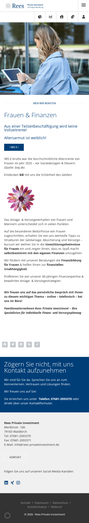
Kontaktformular (40, 403)
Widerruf (56, 507)
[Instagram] (18, 483)
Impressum (42, 503)
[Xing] (12, 483)
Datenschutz (60, 503)
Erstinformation (37, 507)
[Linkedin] (6, 483)
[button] (14, 147)
